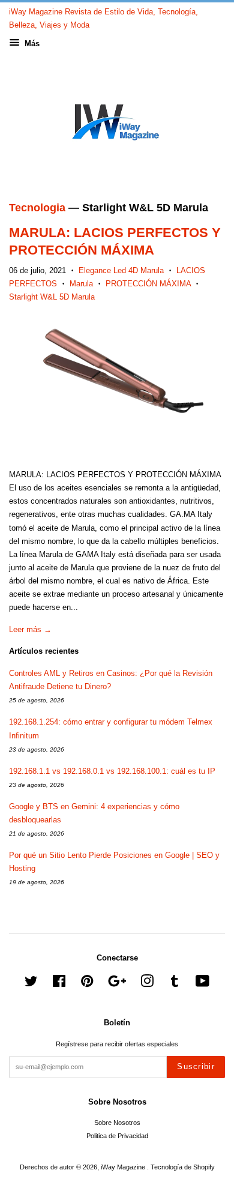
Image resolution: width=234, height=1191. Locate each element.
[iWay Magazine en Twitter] (31, 983)
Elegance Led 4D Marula (121, 270)
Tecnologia (37, 208)
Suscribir (196, 1066)
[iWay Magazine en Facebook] (59, 983)
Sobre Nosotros (117, 1122)
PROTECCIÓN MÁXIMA (148, 283)
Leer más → (30, 629)
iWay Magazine (124, 1167)
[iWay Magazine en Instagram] (147, 983)
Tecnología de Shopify (183, 1167)
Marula (81, 283)
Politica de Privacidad (117, 1135)
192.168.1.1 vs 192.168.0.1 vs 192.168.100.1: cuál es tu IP (112, 771)
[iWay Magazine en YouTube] (202, 983)
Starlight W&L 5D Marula (52, 296)
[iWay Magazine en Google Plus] (117, 983)
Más (31, 43)
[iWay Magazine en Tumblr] (174, 983)
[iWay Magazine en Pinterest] (87, 983)
